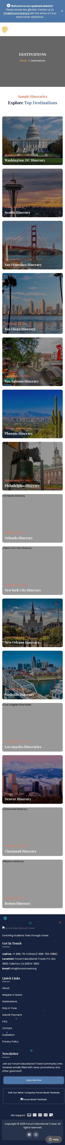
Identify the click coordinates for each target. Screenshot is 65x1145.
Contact (7, 1028)
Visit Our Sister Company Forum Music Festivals (34, 1092)
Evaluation (8, 1035)
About (6, 988)
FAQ (4, 1021)
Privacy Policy (10, 1041)
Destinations (9, 1001)
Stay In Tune (9, 1008)
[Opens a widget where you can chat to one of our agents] (53, 1139)
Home (23, 60)
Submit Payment (12, 1015)
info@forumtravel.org (16, 13)
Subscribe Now (33, 1080)
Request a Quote (12, 995)
